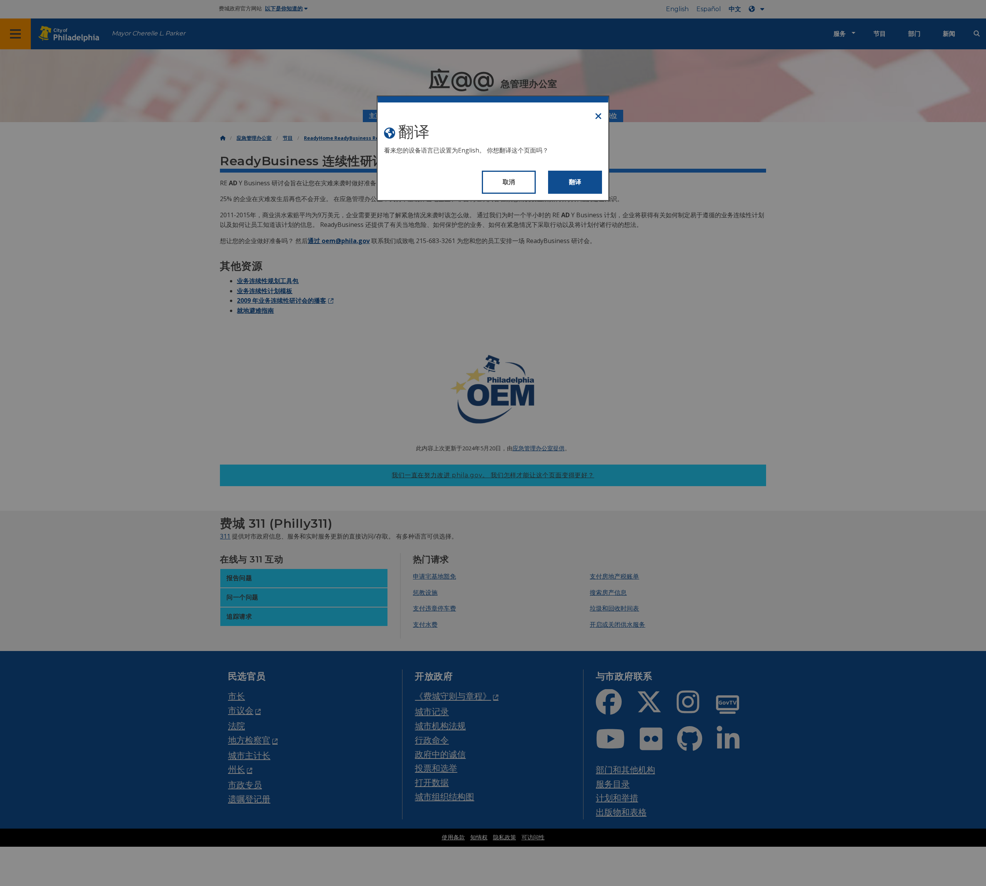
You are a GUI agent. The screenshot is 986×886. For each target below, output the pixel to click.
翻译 (575, 182)
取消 (509, 182)
